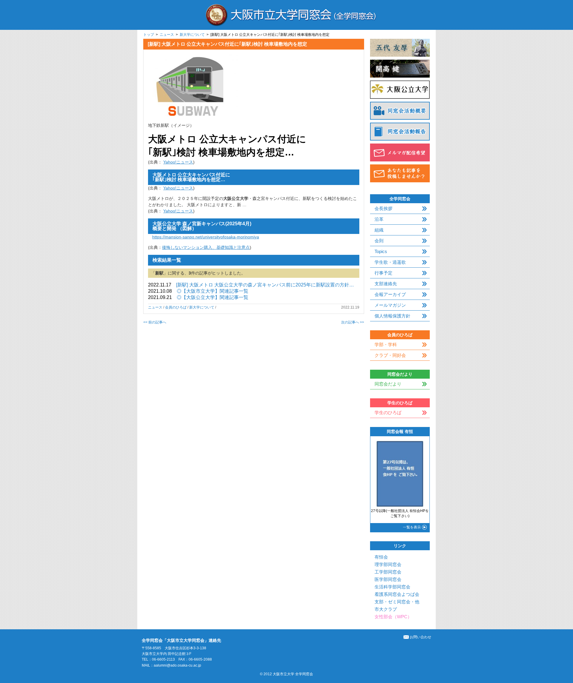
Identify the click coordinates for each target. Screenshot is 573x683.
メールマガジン (390, 305)
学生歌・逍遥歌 (390, 262)
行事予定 (383, 272)
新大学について (192, 35)
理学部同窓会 (388, 564)
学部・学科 (386, 344)
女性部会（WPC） (393, 616)
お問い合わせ (420, 637)
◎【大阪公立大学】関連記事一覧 (212, 297)
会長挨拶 (383, 208)
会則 (379, 240)
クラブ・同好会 (390, 355)
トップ (148, 35)
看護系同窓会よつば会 (397, 594)
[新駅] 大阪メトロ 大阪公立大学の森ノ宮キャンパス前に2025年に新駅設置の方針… (265, 284)
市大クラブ (386, 609)
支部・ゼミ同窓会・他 (397, 601)
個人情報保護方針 (392, 315)
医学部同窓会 (388, 579)
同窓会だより (388, 383)
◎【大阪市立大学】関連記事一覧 (212, 291)
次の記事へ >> (352, 322)
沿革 (379, 219)
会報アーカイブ (390, 294)
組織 (379, 229)
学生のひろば (388, 412)
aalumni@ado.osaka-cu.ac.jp (177, 665)
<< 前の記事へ (154, 322)
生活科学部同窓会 (392, 586)
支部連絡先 (386, 283)
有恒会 (381, 556)
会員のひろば (176, 307)
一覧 (412, 527)
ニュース (167, 35)
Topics (381, 251)
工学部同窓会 (388, 571)
